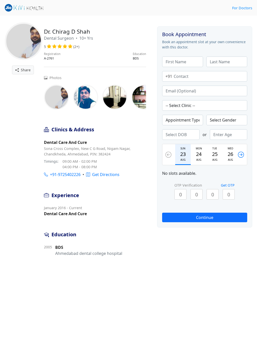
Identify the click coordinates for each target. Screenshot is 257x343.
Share (25, 70)
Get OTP (227, 185)
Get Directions (104, 174)
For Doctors (242, 8)
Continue (204, 217)
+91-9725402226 (64, 174)
